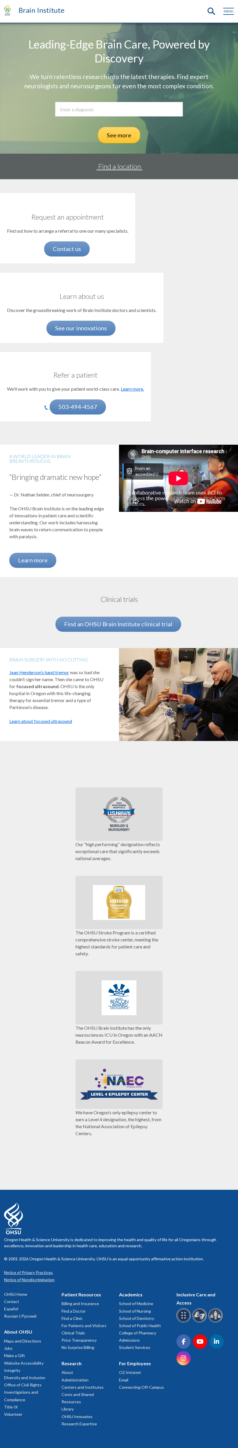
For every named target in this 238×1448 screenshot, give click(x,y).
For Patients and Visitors (84, 1325)
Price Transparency (79, 1340)
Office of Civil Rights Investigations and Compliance (23, 1392)
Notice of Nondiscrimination (29, 1279)
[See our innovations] (82, 285)
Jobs (8, 1348)
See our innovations (81, 327)
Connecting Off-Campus (141, 1387)
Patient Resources (81, 1294)
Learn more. (132, 389)
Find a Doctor (74, 1311)
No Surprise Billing (78, 1347)
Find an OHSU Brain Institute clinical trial (118, 623)
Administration (75, 1379)
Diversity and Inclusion (24, 1377)
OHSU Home (15, 1294)
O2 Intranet (130, 1372)
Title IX (11, 1406)
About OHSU (18, 1331)
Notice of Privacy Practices (28, 1272)
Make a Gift (14, 1355)
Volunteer (13, 1414)
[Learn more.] (75, 364)
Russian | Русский (20, 1316)
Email (123, 1379)
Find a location (120, 166)
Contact (11, 1301)
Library (68, 1408)
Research (72, 1363)
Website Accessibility (24, 1363)
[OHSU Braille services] (184, 1321)
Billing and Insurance (80, 1303)
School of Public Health (140, 1325)
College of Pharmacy (137, 1332)
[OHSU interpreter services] (216, 1321)
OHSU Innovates (77, 1416)
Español (11, 1308)
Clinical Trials (73, 1332)
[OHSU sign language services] (200, 1321)
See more (119, 135)
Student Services (134, 1347)
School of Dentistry (136, 1318)
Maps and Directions (22, 1340)
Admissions (129, 1340)
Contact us (67, 248)
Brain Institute (41, 10)
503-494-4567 (77, 406)
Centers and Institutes (83, 1387)
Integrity (12, 1370)
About (67, 1372)
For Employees (135, 1363)
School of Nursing (135, 1311)
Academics (131, 1294)
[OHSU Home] (9, 10)
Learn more (33, 560)
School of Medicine (136, 1303)
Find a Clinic (72, 1318)
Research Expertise (79, 1423)
